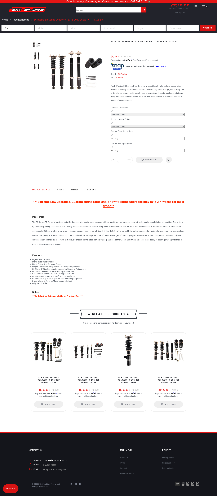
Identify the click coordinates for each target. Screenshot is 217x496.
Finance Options (127, 473)
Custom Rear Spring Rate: (121, 143)
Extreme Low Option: (119, 107)
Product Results (21, 19)
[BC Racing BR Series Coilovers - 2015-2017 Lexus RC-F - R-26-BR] (36, 44)
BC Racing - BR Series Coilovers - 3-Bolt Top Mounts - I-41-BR (89, 380)
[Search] (143, 9)
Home (5, 19)
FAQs (122, 463)
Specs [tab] (60, 190)
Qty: (112, 160)
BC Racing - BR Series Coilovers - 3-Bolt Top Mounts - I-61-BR (169, 380)
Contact (123, 468)
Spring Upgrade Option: (121, 119)
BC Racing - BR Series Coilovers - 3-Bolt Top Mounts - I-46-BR (129, 380)
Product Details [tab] (41, 190)
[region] (108, 1)
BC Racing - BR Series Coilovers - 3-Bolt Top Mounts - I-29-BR (48, 380)
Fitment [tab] (75, 190)
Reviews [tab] (91, 190)
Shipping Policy (168, 463)
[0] (203, 6)
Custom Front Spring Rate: (122, 131)
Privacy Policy (168, 457)
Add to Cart (151, 160)
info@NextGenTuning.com (54, 469)
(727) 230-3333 (180, 5)
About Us (124, 457)
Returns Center (168, 468)
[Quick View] (35, 347)
